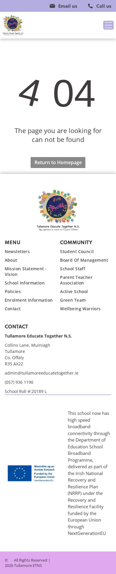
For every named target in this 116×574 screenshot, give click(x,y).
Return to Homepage (58, 162)
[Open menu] (108, 25)
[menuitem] (30, 253)
